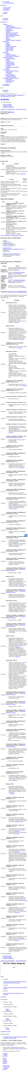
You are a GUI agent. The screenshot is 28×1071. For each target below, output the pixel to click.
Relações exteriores (10, 36)
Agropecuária (9, 25)
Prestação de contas (10, 80)
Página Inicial (3, 95)
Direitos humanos (10, 30)
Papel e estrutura (9, 48)
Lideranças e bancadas (11, 54)
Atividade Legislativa (7, 57)
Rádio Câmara (9, 72)
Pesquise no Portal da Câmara (7, 93)
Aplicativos (5, 1068)
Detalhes (8, 1010)
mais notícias (3, 996)
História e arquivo (10, 50)
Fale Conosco (6, 10)
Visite (7, 51)
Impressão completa (7, 105)
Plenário (8, 59)
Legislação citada (7, 247)
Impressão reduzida (7, 104)
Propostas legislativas (10, 58)
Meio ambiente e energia (11, 34)
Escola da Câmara (10, 47)
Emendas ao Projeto (7, 243)
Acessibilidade (6, 8)
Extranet (5, 1069)
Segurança (8, 39)
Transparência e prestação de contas (11, 78)
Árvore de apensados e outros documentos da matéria (12, 235)
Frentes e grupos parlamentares (12, 56)
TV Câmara (8, 73)
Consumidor (8, 29)
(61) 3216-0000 (19, 1048)
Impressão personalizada (8, 107)
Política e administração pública (13, 35)
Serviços (8, 43)
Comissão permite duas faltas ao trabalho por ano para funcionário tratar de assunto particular (14, 982)
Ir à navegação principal (8, 2)
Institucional (5, 41)
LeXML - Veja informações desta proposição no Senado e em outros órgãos (15, 1037)
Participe (8, 68)
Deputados (5, 52)
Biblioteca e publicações (11, 46)
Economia (8, 31)
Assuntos (5, 24)
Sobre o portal (6, 1065)
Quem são (8, 53)
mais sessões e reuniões (6, 1031)
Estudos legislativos (10, 63)
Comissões (8, 61)
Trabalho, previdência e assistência (13, 40)
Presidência (8, 45)
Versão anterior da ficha (21, 109)
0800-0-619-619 (14, 1047)
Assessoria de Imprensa (11, 75)
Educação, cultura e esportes (12, 32)
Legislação (8, 66)
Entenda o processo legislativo (12, 67)
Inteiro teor (11, 112)
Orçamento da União (10, 64)
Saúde (7, 37)
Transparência (9, 79)
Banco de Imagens (10, 74)
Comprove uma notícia (11, 77)
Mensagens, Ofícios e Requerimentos (11, 253)
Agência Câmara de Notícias (12, 70)
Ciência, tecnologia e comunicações (13, 27)
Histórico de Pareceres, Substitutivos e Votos (12, 249)
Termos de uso (6, 1066)
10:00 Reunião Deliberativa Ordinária (14, 437)
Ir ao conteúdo (6, 1)
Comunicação (6, 69)
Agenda (7, 42)
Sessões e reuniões (10, 62)
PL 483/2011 (5, 99)
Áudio (7, 1009)
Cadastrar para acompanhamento (8, 109)
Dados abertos (9, 81)
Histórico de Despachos (8, 245)
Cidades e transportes (10, 26)
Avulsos (5, 240)
